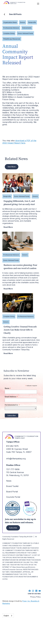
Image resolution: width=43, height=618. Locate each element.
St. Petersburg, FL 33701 (17, 475)
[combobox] (8, 615)
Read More (8, 227)
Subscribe (13, 528)
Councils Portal (13, 497)
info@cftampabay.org (16, 458)
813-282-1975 (12, 446)
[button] (38, 3)
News (8, 481)
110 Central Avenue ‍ (15, 472)
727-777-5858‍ (12, 469)
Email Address (11, 397)
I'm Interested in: (12, 405)
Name (8, 388)
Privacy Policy (35, 597)
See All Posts (15, 14)
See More (12, 167)
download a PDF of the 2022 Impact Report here (19, 141)
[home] (19, 3)
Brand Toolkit (12, 486)
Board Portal (12, 491)
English (6, 616)
